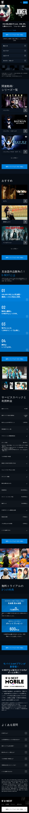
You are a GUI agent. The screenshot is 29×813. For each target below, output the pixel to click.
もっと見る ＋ (14, 158)
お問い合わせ (19, 804)
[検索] (21, 2)
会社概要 (7, 804)
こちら (14, 40)
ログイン (25, 2)
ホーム (3, 804)
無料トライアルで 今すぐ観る (14, 35)
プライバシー (12, 804)
